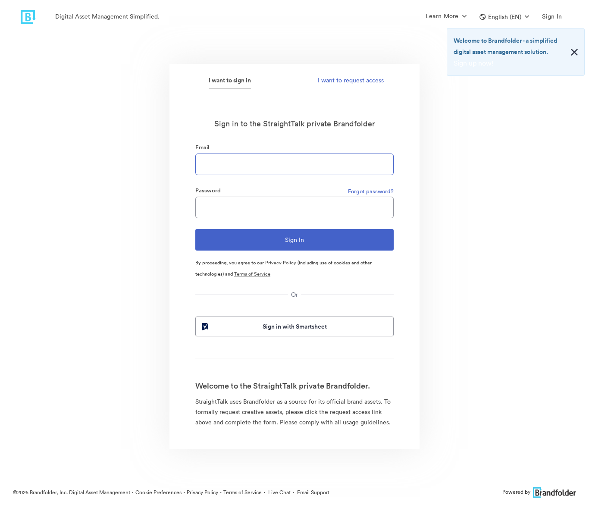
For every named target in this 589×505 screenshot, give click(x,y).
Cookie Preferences (158, 492)
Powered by (516, 492)
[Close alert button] (574, 52)
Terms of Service (252, 273)
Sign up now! (474, 63)
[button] (504, 17)
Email (202, 147)
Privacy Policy (280, 262)
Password (208, 190)
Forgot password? (371, 191)
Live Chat (279, 492)
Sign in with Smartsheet (295, 326)
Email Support (312, 492)
